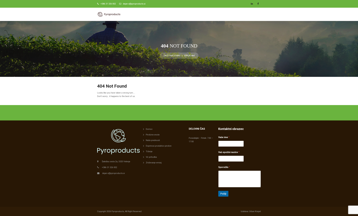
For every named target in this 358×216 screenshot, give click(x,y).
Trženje (149, 151)
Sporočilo (224, 167)
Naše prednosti (153, 140)
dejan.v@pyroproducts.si (134, 4)
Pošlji (223, 193)
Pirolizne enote (153, 134)
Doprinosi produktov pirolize (158, 146)
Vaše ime (223, 137)
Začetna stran (171, 55)
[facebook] (258, 4)
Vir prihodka (151, 157)
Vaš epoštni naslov (229, 152)
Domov (149, 129)
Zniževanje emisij (154, 162)
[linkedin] (252, 4)
